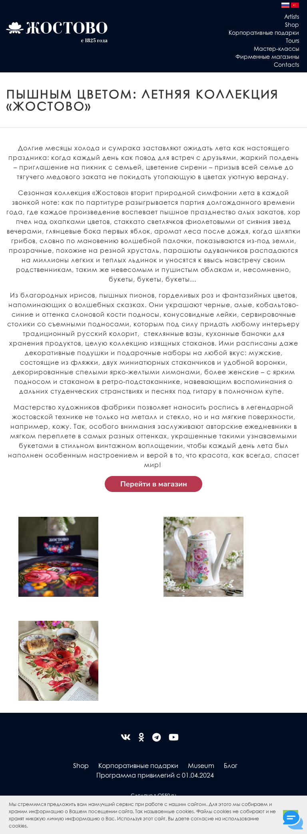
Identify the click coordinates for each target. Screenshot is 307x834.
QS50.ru (166, 795)
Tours (292, 40)
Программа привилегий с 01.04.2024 (155, 775)
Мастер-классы (276, 48)
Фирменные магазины (267, 56)
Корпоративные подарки (264, 32)
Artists (291, 16)
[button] (30, 827)
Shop (292, 24)
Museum (201, 765)
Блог (230, 765)
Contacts (286, 64)
